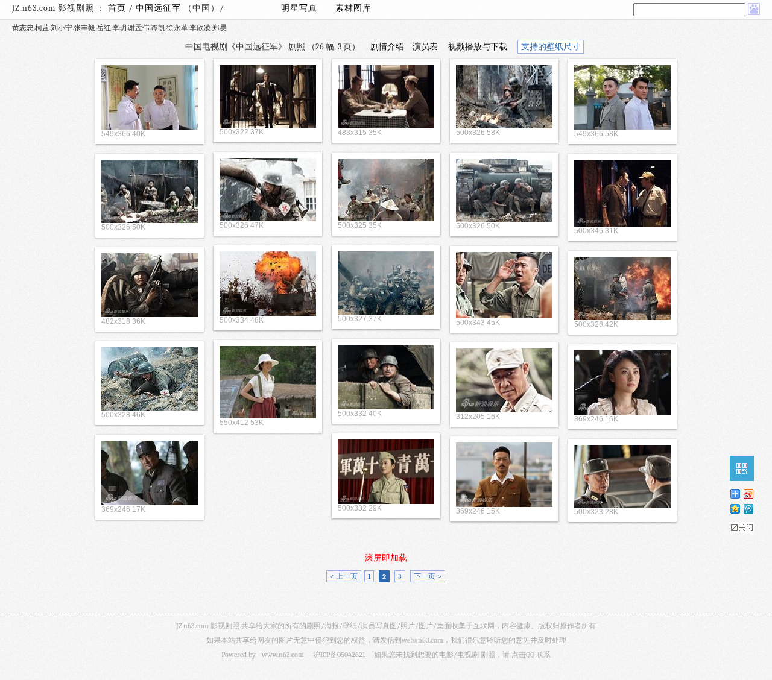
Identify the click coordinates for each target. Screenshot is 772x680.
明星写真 (299, 8)
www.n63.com (283, 654)
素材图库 (353, 8)
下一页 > (427, 576)
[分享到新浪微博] (748, 493)
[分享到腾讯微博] (748, 508)
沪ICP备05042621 (339, 654)
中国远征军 (159, 8)
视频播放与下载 (477, 47)
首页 (117, 8)
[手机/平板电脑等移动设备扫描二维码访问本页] (742, 468)
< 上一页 (344, 576)
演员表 (425, 47)
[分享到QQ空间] (734, 508)
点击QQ (522, 654)
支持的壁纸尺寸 (550, 47)
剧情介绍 (387, 47)
